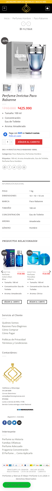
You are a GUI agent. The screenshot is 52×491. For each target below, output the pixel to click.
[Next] (45, 57)
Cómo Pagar (8, 333)
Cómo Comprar (10, 329)
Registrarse (13, 471)
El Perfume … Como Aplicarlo (17, 453)
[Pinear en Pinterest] (24, 167)
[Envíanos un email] (19, 422)
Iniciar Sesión (37, 469)
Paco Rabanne (41, 18)
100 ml (14, 158)
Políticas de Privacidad (14, 339)
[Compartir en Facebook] (9, 167)
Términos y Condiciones (14, 343)
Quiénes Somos (11, 322)
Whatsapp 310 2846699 (17, 469)
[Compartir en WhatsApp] (4, 167)
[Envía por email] (19, 167)
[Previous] (6, 57)
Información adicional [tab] (13, 184)
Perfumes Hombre (21, 18)
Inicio (6, 18)
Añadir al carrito (29, 141)
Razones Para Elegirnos (15, 326)
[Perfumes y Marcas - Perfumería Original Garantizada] (26, 8)
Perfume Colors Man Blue (7, 277)
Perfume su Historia (12, 439)
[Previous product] (28, 24)
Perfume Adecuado (12, 446)
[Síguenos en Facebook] (4, 422)
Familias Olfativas (11, 442)
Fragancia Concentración (15, 449)
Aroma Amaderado (26, 158)
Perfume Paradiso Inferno (31, 277)
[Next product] (23, 24)
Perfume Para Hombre (11, 161)
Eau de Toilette (41, 158)
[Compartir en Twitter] (14, 167)
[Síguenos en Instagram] (9, 422)
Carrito (42, 471)
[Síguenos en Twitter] (14, 422)
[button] (4, 8)
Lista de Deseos (28, 471)
